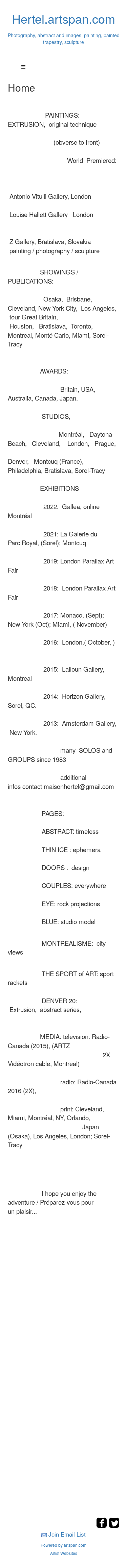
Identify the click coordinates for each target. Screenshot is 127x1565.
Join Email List (67, 1534)
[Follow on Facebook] (102, 1526)
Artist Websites (63, 1553)
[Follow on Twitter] (114, 1526)
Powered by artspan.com (63, 1545)
